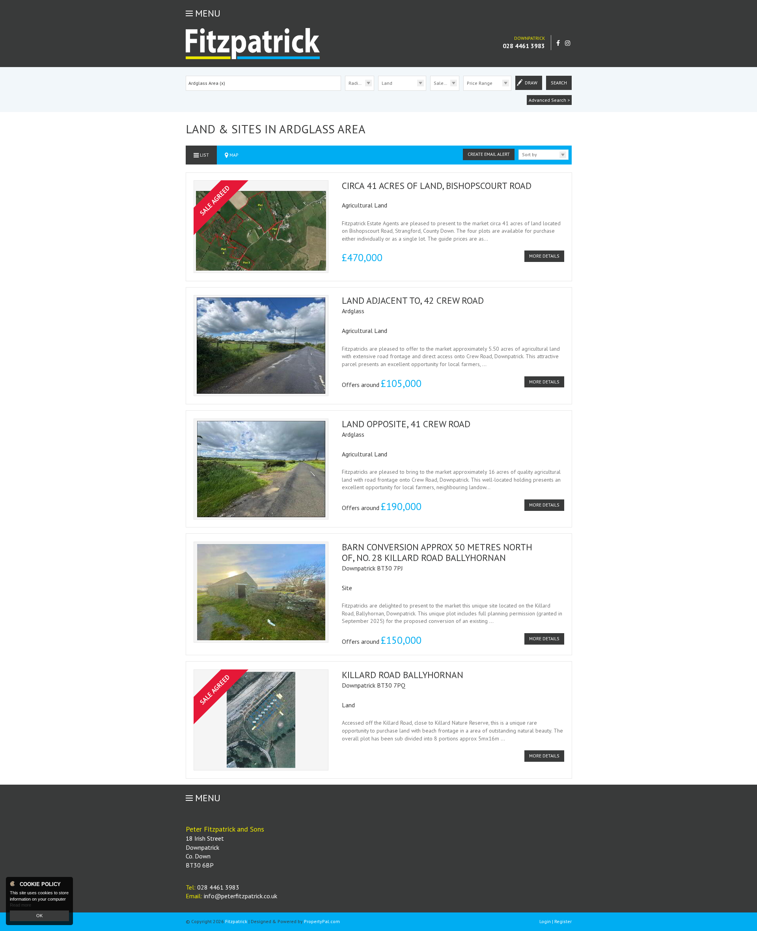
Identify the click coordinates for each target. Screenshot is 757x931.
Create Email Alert (489, 154)
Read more (20, 905)
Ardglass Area (206, 83)
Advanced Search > (549, 100)
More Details (544, 256)
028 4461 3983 (524, 46)
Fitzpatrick (236, 921)
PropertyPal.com (322, 921)
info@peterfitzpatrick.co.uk (240, 896)
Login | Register (555, 921)
